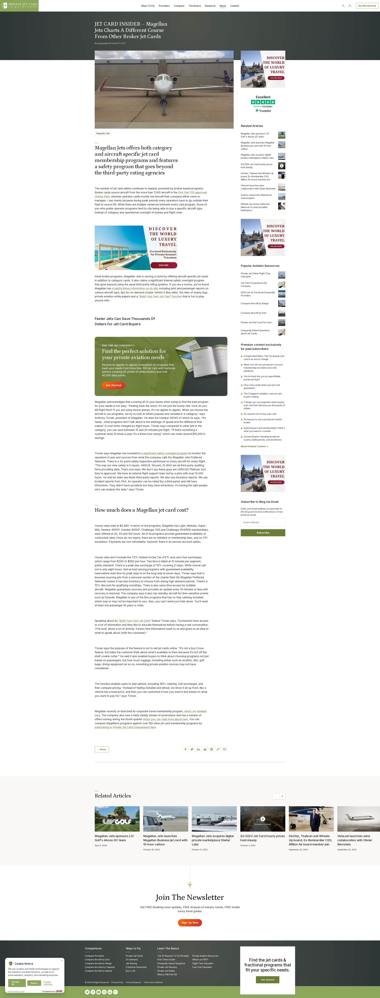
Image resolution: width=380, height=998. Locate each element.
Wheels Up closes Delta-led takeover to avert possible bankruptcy (255, 207)
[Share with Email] (224, 749)
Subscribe (263, 532)
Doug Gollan (102, 43)
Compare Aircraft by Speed (98, 971)
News (223, 5)
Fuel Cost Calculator (202, 967)
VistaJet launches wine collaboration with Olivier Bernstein (258, 187)
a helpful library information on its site (135, 288)
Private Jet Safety (166, 971)
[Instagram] (104, 992)
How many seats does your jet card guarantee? (262, 386)
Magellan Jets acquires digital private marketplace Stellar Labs (257, 156)
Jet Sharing (131, 963)
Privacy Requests (133, 982)
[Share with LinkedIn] (198, 749)
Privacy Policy (117, 982)
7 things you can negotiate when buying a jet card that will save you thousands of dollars (264, 405)
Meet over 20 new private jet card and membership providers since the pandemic (263, 367)
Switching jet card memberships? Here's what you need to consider (264, 429)
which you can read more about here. (166, 719)
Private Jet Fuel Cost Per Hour (256, 322)
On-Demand (132, 959)
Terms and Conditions (153, 982)
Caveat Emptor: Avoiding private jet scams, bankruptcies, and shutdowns (263, 438)
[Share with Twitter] (192, 749)
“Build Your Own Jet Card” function (160, 296)
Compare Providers (94, 956)
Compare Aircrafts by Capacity (100, 967)
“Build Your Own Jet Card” (134, 620)
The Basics (195, 5)
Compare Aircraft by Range (255, 303)
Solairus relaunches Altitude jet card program (256, 196)
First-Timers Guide (166, 959)
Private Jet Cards (134, 956)
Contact (234, 5)
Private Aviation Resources (205, 956)
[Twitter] (87, 992)
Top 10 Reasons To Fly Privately (173, 956)
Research (210, 5)
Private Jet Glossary (167, 967)
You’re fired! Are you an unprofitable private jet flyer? (262, 378)
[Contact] (115, 992)
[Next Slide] (282, 796)
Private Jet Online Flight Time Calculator (255, 275)
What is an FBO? (200, 959)
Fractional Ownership (136, 967)
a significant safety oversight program (164, 453)
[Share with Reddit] (205, 749)
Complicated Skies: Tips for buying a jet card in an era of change (264, 358)
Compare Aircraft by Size (253, 312)
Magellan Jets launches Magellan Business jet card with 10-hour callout (257, 145)
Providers (164, 5)
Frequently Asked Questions (171, 963)
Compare (179, 5)
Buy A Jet (130, 971)
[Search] (343, 6)
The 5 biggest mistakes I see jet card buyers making (263, 395)
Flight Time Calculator (202, 963)
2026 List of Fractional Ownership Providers (258, 294)
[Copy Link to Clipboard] (218, 749)
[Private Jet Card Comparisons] (19, 6)
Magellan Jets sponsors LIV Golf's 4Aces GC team (255, 135)
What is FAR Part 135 (167, 974)
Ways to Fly (133, 948)
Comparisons (93, 948)
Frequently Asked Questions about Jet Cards (255, 332)
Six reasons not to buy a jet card (260, 413)
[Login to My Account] (350, 6)
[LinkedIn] (109, 992)
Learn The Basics (168, 948)
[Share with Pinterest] (211, 749)
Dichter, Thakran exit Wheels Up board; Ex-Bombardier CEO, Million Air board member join (257, 176)
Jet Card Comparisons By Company (254, 284)
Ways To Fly (148, 5)
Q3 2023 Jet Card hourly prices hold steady (256, 166)
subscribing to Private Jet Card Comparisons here (125, 727)
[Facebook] (93, 992)
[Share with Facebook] (185, 749)
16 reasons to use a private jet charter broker (263, 421)
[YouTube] (98, 992)
